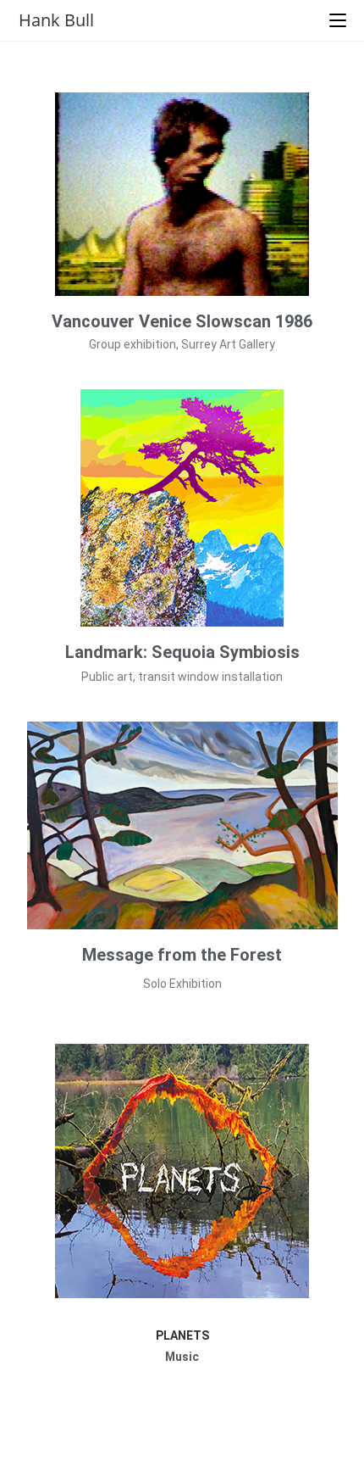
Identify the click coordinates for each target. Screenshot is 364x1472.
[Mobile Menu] (337, 20)
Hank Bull (56, 19)
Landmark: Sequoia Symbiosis (182, 652)
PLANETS (182, 1335)
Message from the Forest (182, 955)
